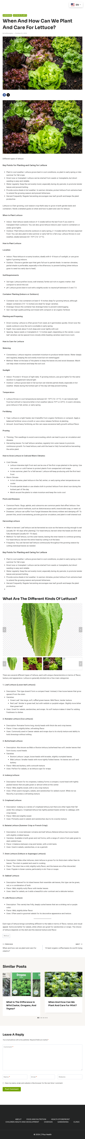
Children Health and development (22, 1122)
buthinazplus (9, 33)
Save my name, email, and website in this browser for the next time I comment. (34, 1083)
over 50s (48, 1122)
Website (62, 1077)
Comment (8, 1047)
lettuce (6, 936)
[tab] (38, 1017)
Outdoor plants (20, 15)
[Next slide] (80, 629)
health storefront (60, 1119)
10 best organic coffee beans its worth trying (63, 946)
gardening (7, 15)
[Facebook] (4, 95)
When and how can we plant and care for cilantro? (19, 947)
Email (34, 1077)
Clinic (76, 1122)
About (18, 1119)
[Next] (79, 994)
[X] (8, 95)
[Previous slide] (4, 629)
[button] (12, 663)
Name (7, 1077)
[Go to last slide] (6, 994)
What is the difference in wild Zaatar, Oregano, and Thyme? (21, 1005)
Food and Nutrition (36, 1119)
